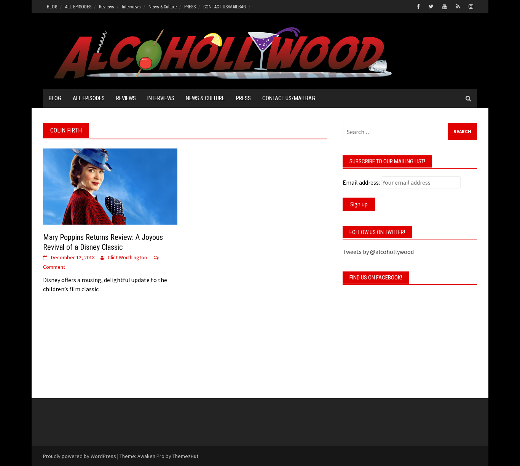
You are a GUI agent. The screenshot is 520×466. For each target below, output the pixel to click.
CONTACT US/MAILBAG (224, 7)
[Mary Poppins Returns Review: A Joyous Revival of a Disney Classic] (110, 186)
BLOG (52, 7)
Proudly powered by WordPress (79, 456)
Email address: (361, 182)
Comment (54, 266)
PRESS (190, 7)
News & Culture (162, 7)
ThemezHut (185, 456)
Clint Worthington (127, 257)
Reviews (106, 7)
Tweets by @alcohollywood (378, 251)
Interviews (131, 7)
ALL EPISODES (78, 7)
